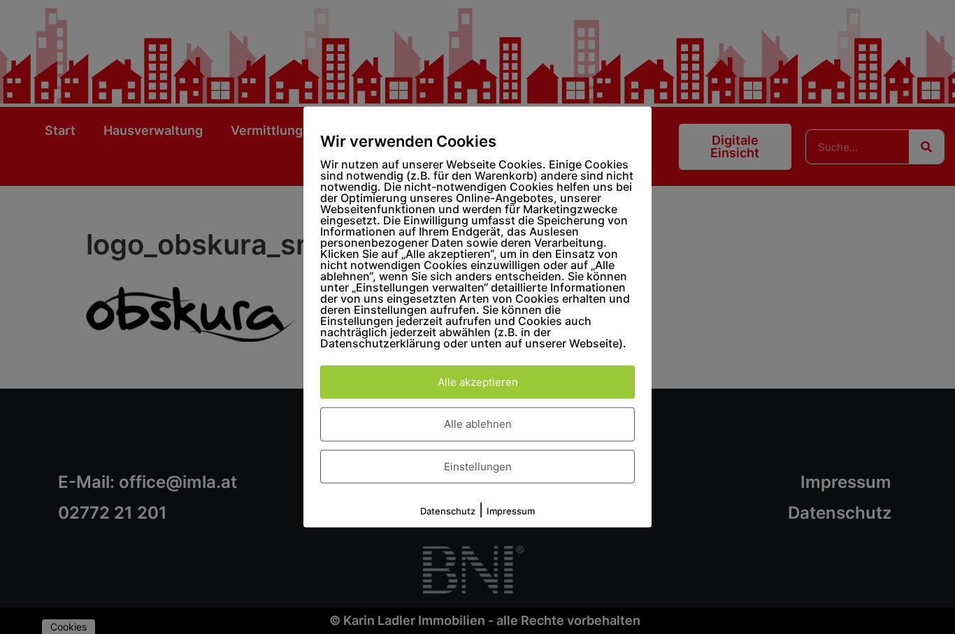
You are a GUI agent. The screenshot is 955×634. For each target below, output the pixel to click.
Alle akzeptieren (478, 381)
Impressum (511, 511)
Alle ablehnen (478, 424)
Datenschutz (447, 511)
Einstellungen (478, 466)
